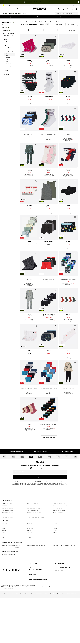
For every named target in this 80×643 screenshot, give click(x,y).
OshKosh (4, 530)
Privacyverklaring (24, 593)
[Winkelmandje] (77, 9)
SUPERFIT (55, 535)
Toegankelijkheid (61, 593)
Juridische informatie (50, 593)
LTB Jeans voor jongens (7, 517)
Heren (10, 8)
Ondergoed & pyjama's (56, 21)
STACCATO (4, 535)
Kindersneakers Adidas (7, 508)
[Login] (64, 9)
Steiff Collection (31, 535)
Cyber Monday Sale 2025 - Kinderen (35, 517)
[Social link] (3, 570)
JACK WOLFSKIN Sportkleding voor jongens (63, 514)
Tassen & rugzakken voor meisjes (60, 505)
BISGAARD (29, 523)
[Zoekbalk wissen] (76, 13)
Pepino (29, 530)
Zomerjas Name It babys (33, 510)
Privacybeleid (30, 483)
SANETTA (55, 532)
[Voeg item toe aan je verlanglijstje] (36, 36)
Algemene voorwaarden (36, 593)
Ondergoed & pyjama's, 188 (8, 554)
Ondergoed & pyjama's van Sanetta (36, 545)
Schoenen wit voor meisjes (33, 505)
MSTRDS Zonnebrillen (32, 503)
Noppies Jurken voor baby (8, 512)
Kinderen (17, 8)
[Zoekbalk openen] (56, 13)
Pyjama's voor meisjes (58, 512)
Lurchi (3, 528)
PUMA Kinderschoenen (7, 503)
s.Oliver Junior (30, 532)
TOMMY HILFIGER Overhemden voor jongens (37, 514)
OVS (3, 526)
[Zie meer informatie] (29, 68)
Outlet (6, 5)
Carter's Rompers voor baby (34, 512)
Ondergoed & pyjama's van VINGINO (10, 547)
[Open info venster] (78, 2)
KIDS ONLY (55, 526)
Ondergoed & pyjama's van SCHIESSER (11, 545)
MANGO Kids (30, 528)
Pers (12, 593)
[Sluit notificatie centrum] (68, 9)
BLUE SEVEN (5, 523)
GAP (3, 537)
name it (55, 528)
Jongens (28, 21)
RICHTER (55, 530)
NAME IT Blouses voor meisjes (9, 505)
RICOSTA (4, 532)
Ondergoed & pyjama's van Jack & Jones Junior (64, 545)
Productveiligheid (72, 593)
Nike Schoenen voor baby (59, 510)
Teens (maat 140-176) (37, 21)
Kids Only (55, 523)
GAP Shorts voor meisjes (59, 503)
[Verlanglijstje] (72, 9)
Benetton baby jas (57, 508)
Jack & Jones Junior (32, 526)
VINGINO (29, 537)
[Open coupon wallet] (59, 9)
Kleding (46, 21)
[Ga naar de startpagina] (10, 564)
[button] (59, 24)
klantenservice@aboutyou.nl (39, 484)
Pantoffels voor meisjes (7, 510)
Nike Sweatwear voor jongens (34, 508)
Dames (4, 8)
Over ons (6, 593)
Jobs (16, 593)
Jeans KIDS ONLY (6, 514)
